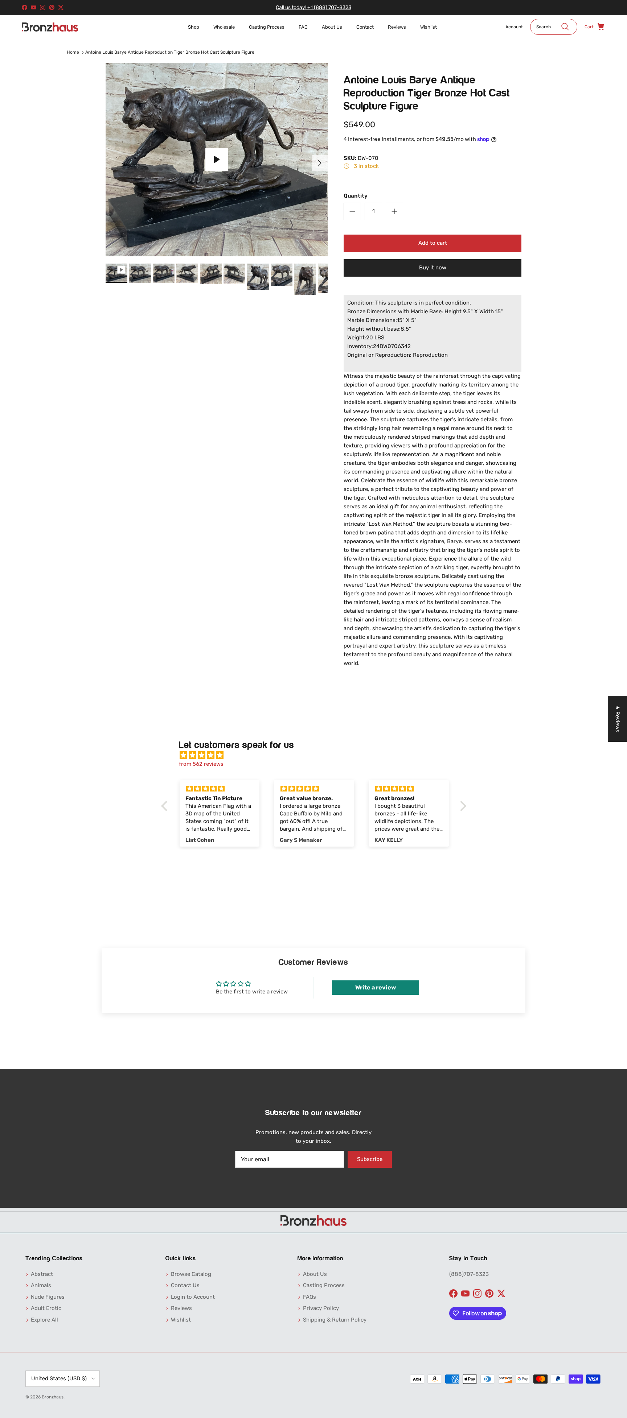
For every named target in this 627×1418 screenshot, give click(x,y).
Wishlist (428, 27)
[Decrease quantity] (352, 211)
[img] (317, 755)
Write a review (375, 987)
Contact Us (185, 1285)
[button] (166, 806)
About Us (332, 27)
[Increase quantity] (394, 211)
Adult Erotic (46, 1308)
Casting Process (266, 27)
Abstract (42, 1274)
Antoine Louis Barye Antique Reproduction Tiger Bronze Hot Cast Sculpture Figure (169, 52)
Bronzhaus (52, 1397)
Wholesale (224, 27)
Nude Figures (48, 1297)
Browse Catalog (191, 1274)
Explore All (44, 1319)
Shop (193, 27)
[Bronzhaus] (50, 27)
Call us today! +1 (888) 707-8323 (313, 7)
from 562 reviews (201, 764)
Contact (365, 27)
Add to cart (432, 243)
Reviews (397, 27)
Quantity (356, 196)
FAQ (303, 27)
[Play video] (216, 159)
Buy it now (432, 267)
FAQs (309, 1297)
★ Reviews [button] (617, 718)
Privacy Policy (321, 1308)
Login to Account (193, 1297)
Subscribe (369, 1159)
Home (73, 52)
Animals (41, 1285)
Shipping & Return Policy (334, 1319)
